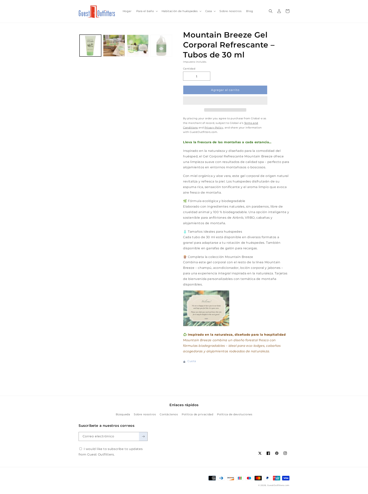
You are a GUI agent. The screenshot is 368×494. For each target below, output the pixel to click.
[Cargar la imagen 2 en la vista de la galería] (114, 45)
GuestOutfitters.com (278, 485)
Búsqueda (123, 414)
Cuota (191, 361)
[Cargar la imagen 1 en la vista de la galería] (90, 45)
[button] (225, 100)
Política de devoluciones (234, 414)
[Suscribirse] (143, 436)
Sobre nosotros (145, 414)
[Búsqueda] (270, 11)
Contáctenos (169, 414)
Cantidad (189, 68)
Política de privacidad (197, 414)
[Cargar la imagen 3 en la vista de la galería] (138, 45)
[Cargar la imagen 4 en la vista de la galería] (161, 45)
